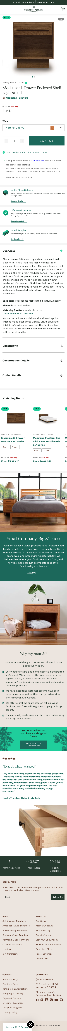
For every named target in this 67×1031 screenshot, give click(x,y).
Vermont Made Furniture (15, 939)
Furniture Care (10, 984)
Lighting (6, 949)
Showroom (38, 161)
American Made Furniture (16, 925)
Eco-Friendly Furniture (14, 930)
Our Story (41, 921)
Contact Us (42, 958)
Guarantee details (18, 221)
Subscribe (58, 897)
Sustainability (43, 930)
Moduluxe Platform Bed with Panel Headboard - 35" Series (46, 441)
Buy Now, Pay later (46, 2)
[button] (4, 9)
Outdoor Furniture (12, 944)
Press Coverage (44, 954)
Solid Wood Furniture (14, 921)
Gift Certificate (10, 954)
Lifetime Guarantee (13, 1003)
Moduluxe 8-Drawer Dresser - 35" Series (12, 440)
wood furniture (18, 671)
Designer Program (12, 1007)
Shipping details (17, 201)
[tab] (32, 77)
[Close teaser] (30, 1024)
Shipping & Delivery (12, 993)
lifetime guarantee (29, 703)
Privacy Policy (9, 1012)
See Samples (16, 239)
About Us (31, 573)
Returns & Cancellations (15, 989)
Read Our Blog (44, 949)
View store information (19, 177)
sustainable (57, 682)
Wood (5, 121)
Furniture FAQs (10, 979)
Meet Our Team (44, 925)
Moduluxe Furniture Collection (17, 313)
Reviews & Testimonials (48, 944)
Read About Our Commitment (33, 744)
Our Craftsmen (44, 935)
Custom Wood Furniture (15, 935)
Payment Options (11, 998)
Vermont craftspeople (40, 552)
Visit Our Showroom (47, 939)
